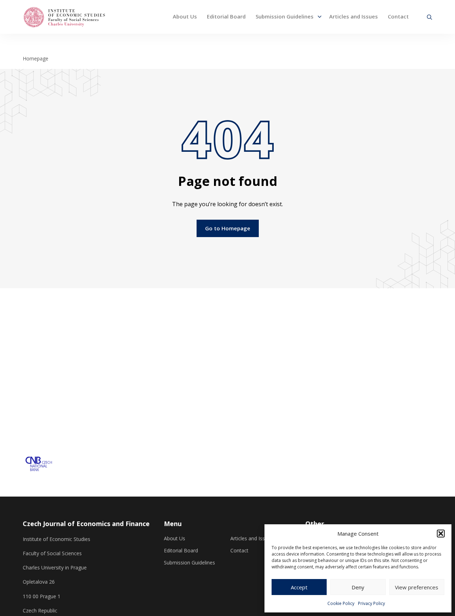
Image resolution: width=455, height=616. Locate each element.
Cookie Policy (340, 603)
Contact (398, 16)
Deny (358, 587)
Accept (299, 587)
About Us (185, 16)
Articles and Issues (353, 16)
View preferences (416, 587)
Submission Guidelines (285, 16)
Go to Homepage (227, 228)
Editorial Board (226, 16)
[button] (440, 533)
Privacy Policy (371, 603)
